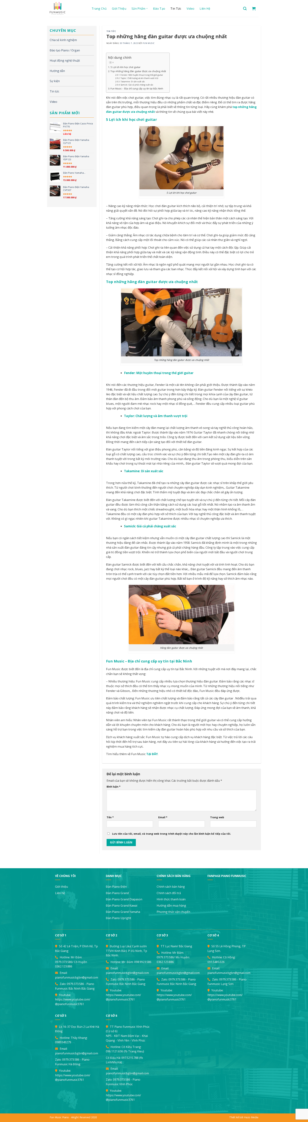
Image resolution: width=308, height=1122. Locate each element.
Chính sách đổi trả (169, 893)
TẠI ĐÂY (152, 754)
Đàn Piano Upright (118, 918)
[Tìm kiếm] (245, 8)
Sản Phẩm (138, 9)
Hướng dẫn (57, 71)
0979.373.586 (63, 962)
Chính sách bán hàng (171, 887)
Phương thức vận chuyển (173, 912)
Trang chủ (99, 9)
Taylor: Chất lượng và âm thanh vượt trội (139, 78)
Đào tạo (159, 9)
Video (190, 9)
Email (162, 817)
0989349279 (63, 1042)
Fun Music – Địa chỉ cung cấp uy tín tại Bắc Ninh (137, 88)
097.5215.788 (129, 1058)
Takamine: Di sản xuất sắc (132, 81)
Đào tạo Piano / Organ (65, 50)
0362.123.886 (63, 966)
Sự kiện (55, 81)
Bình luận (113, 786)
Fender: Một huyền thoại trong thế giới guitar (141, 75)
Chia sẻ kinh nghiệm (63, 40)
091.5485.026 (216, 962)
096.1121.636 (114, 1051)
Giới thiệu (119, 9)
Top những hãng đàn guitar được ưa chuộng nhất (138, 71)
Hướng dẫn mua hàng (171, 905)
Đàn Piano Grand (117, 893)
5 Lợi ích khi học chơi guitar (125, 67)
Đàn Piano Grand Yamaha (123, 912)
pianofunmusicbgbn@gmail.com (76, 977)
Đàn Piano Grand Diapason (124, 899)
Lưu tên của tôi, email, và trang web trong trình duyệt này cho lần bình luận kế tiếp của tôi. (171, 833)
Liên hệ (205, 9)
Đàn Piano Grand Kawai (121, 905)
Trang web (217, 817)
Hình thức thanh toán (171, 899)
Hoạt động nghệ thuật (65, 60)
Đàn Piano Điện (116, 887)
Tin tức (175, 9)
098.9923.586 (142, 962)
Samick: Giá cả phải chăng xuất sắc (136, 84)
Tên (110, 817)
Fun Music (149, 43)
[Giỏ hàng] (254, 8)
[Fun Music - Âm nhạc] (67, 8)
